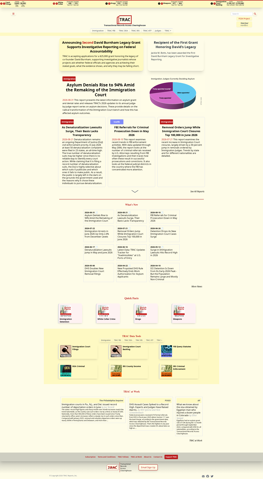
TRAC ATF (147, 30)
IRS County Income (132, 366)
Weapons (177, 319)
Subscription (90, 457)
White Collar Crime (106, 319)
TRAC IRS (135, 30)
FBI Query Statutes (182, 346)
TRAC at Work (195, 440)
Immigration (106, 340)
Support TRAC (171, 457)
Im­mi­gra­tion (98, 30)
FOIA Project (244, 18)
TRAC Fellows (123, 457)
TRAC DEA (123, 30)
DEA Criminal (78, 366)
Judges (158, 30)
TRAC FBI (111, 30)
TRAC (168, 30)
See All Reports (197, 191)
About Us (147, 457)
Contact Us (158, 457)
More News (196, 286)
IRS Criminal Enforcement (179, 367)
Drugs (138, 319)
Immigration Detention (66, 320)
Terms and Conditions (107, 457)
